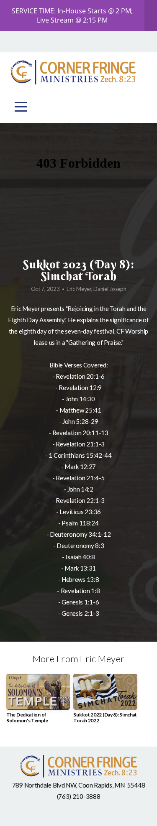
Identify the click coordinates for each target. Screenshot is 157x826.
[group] (38, 702)
